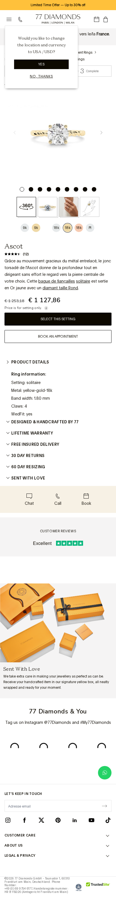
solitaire (83, 281)
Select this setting (58, 319)
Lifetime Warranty (32, 433)
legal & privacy (20, 855)
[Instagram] (8, 820)
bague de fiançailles (56, 281)
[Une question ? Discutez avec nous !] (104, 772)
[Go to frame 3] (40, 189)
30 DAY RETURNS (27, 456)
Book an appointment (58, 336)
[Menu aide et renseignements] (21, 19)
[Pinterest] (58, 820)
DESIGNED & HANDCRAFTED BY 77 (45, 422)
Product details (30, 362)
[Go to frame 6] (67, 189)
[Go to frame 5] (58, 189)
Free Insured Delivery (35, 444)
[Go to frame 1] (22, 189)
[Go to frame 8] (85, 189)
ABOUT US (14, 845)
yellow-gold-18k (37, 390)
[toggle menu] (9, 19)
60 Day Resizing (28, 467)
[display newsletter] (104, 805)
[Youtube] (91, 820)
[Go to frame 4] (49, 189)
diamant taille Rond (60, 288)
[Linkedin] (74, 820)
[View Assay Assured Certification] (78, 887)
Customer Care (20, 835)
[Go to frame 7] (76, 189)
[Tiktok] (108, 820)
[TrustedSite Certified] (98, 887)
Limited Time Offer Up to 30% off (58, 5)
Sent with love (28, 478)
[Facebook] (24, 820)
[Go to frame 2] (31, 189)
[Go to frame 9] (94, 189)
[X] (41, 820)
